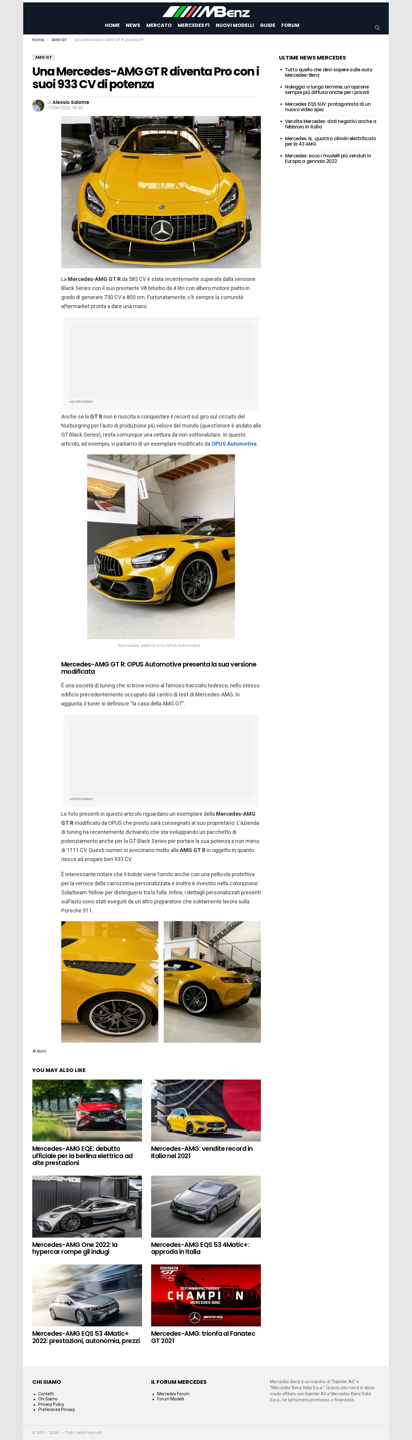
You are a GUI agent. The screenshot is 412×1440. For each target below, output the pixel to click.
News (133, 25)
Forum (290, 25)
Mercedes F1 (194, 25)
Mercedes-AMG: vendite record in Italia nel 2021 (202, 1152)
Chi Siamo (48, 1398)
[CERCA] (377, 28)
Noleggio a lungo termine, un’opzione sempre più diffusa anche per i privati (327, 89)
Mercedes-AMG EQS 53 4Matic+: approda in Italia (200, 1248)
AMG (41, 1051)
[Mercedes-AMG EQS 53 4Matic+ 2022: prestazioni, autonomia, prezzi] (87, 1295)
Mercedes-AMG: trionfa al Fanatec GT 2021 (203, 1337)
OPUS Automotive (234, 444)
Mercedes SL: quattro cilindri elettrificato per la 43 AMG (330, 141)
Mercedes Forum (173, 1393)
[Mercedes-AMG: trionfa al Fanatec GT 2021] (206, 1295)
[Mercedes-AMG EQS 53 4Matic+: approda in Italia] (206, 1207)
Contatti (46, 1393)
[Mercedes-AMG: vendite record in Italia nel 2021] (206, 1110)
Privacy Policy (51, 1404)
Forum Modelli (170, 1398)
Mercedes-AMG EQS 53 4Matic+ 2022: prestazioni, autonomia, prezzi (86, 1337)
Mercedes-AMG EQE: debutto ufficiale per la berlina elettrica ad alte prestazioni (82, 1155)
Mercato (159, 25)
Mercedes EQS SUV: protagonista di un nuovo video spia (328, 107)
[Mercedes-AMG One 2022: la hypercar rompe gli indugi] (87, 1207)
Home (112, 25)
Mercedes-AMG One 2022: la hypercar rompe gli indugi (75, 1248)
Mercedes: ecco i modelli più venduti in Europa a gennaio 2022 (328, 158)
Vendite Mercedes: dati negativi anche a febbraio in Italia (330, 124)
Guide (267, 25)
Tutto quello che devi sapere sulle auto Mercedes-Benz (328, 72)
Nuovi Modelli (235, 25)
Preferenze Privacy (56, 1409)
